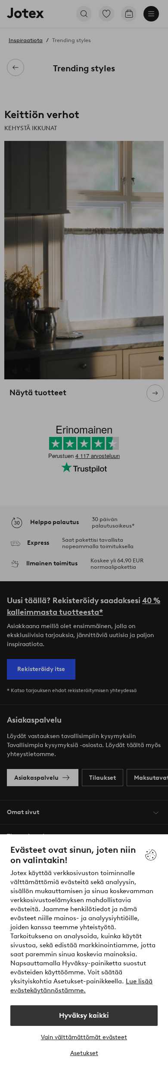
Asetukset (84, 1053)
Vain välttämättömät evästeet (84, 1037)
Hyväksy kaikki (84, 1015)
